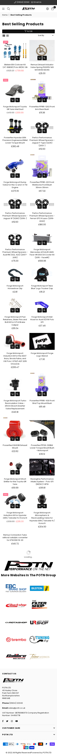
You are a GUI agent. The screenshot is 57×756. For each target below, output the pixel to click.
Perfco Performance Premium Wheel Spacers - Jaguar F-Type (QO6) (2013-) (42, 141)
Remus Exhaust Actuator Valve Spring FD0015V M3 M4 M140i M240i (42, 67)
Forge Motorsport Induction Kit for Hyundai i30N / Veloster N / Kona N (15, 514)
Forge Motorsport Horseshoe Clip (15, 286)
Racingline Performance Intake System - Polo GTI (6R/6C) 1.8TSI (42, 481)
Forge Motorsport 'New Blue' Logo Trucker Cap (42, 286)
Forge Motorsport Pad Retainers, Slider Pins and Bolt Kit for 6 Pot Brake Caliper (15, 320)
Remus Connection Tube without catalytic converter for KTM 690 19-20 (15, 553)
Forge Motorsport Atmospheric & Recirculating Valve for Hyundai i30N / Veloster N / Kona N (42, 517)
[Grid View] (3, 35)
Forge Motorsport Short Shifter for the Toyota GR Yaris (15, 481)
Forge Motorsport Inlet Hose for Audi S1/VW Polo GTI (42, 319)
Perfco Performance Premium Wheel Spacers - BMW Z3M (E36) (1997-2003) (15, 633)
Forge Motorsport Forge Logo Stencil (42, 354)
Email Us (37, 2)
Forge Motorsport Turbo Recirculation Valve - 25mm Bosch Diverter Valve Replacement (15, 404)
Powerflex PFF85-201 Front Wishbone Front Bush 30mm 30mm (42, 185)
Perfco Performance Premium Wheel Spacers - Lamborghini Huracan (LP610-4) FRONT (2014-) (42, 594)
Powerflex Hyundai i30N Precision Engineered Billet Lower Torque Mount (15, 140)
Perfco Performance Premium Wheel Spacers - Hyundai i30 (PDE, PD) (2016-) (42, 613)
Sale (5, 42)
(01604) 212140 (22, 2)
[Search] (8, 9)
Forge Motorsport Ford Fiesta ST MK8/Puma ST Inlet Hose (42, 632)
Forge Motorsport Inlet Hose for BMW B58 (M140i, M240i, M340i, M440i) (42, 553)
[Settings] (47, 9)
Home (4, 15)
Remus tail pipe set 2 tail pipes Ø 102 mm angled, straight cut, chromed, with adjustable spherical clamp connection (42, 573)
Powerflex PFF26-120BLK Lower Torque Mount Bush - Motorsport (42, 447)
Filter (29, 31)
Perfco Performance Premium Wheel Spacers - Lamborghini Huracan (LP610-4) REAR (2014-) (15, 613)
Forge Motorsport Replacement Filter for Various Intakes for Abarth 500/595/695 (15, 571)
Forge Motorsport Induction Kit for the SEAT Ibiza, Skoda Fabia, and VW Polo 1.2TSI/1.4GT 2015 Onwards (15, 358)
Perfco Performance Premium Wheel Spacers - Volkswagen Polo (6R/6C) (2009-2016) (15, 594)
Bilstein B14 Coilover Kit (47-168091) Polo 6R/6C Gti (15, 66)
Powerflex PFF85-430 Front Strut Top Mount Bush (42, 401)
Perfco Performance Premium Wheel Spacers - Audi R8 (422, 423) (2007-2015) (15, 253)
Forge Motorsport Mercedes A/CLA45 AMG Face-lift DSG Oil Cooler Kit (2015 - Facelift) (42, 253)
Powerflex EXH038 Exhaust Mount (15, 446)
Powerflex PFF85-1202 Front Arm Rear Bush (42, 108)
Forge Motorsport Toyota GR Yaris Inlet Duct (15, 108)
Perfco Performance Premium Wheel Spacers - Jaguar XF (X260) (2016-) (15, 216)
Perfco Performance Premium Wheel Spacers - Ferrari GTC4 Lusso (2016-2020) (42, 217)
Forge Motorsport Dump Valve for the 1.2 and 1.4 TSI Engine (15, 185)
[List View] (7, 35)
